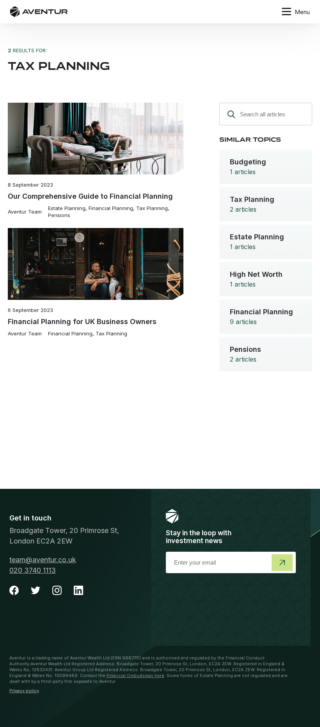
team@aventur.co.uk (42, 560)
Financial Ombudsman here (135, 675)
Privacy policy (24, 690)
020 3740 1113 (32, 570)
